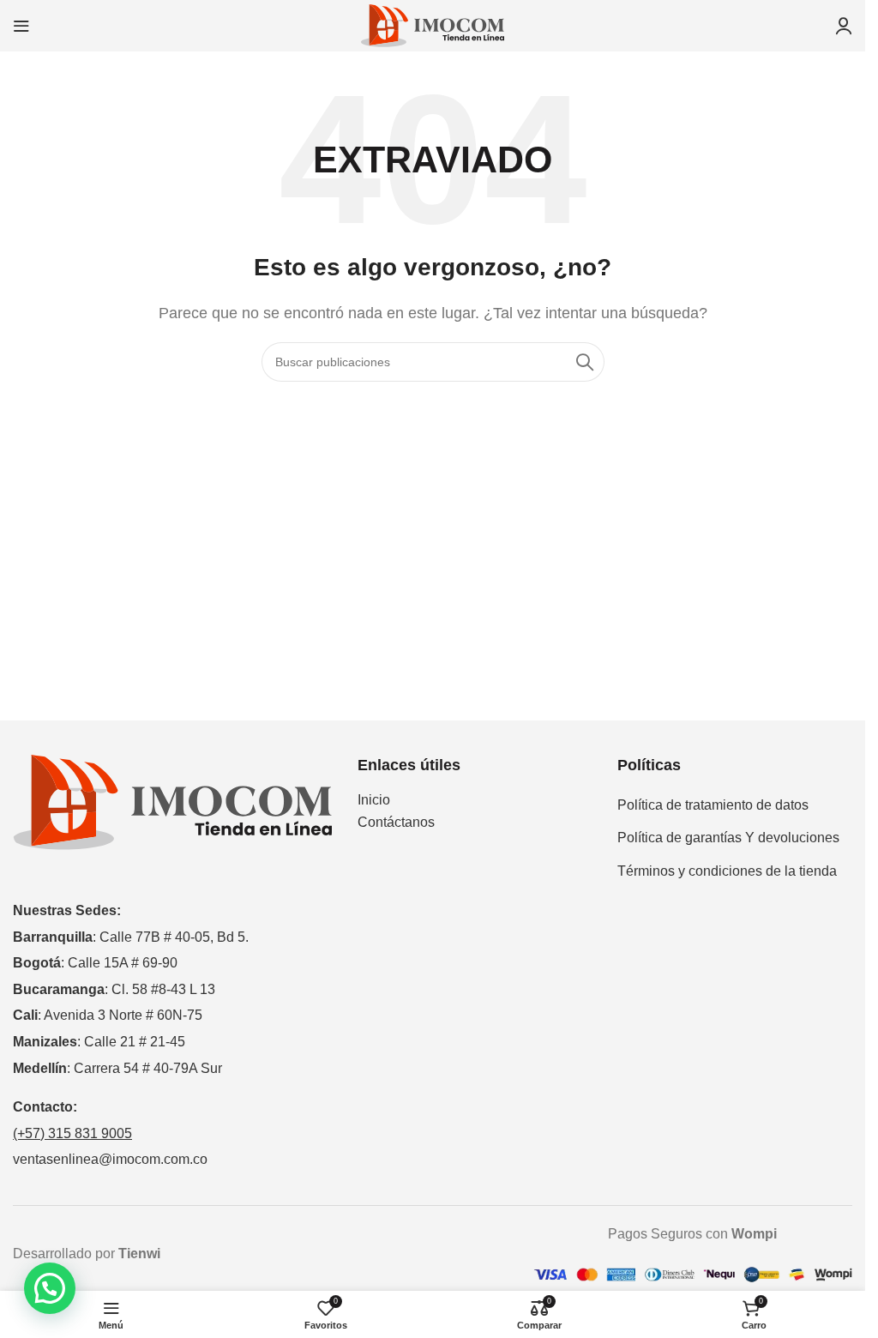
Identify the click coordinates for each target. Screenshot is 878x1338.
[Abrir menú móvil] (21, 26)
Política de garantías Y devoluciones (728, 837)
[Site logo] (433, 24)
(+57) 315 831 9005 (72, 1133)
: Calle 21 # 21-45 (99, 1041)
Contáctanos (396, 822)
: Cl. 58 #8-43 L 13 (114, 989)
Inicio (374, 800)
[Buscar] (584, 362)
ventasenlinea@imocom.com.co (110, 1159)
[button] (49, 1288)
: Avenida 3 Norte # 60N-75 (107, 1015)
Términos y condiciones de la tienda (727, 871)
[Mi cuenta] (844, 26)
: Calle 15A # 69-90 (95, 962)
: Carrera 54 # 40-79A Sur (117, 1068)
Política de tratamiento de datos (713, 805)
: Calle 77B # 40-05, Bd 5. (131, 937)
